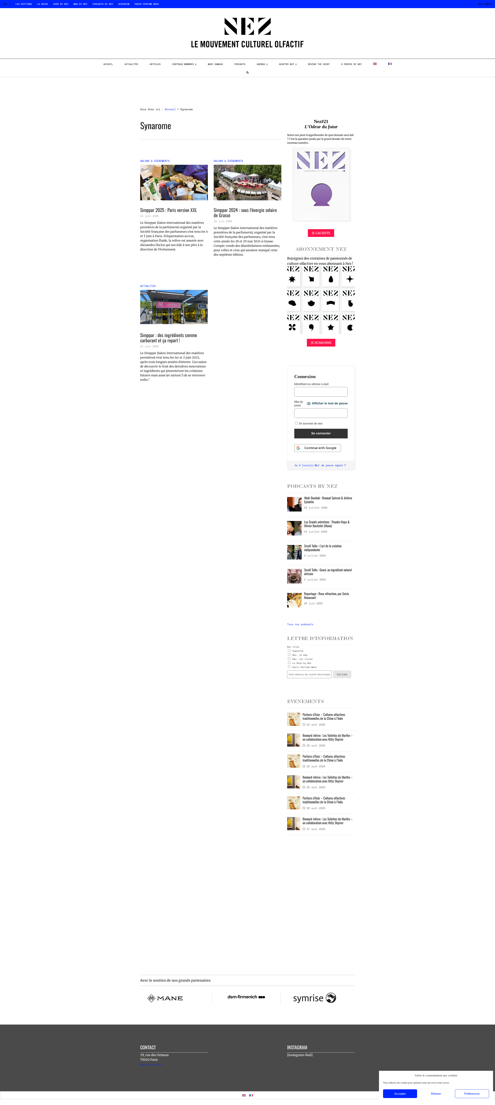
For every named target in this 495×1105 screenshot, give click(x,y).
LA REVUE (42, 4)
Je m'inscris (303, 465)
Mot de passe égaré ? (330, 465)
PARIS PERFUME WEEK (147, 4)
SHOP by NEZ (60, 4)
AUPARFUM (123, 4)
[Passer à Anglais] (375, 64)
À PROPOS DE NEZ (351, 64)
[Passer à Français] (251, 1095)
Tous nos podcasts (300, 624)
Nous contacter (151, 1064)
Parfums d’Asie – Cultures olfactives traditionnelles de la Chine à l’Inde (324, 716)
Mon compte (485, 4)
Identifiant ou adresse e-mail (311, 384)
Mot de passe (298, 403)
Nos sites (293, 646)
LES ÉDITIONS (23, 4)
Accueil (170, 109)
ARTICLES (155, 64)
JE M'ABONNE (321, 343)
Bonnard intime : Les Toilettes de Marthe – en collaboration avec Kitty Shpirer (328, 737)
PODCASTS (239, 64)
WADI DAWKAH (215, 64)
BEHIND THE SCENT (319, 64)
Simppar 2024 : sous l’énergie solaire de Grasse (245, 212)
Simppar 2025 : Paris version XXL (168, 210)
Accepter (400, 1093)
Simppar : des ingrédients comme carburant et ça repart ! (168, 337)
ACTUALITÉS (131, 64)
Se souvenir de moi (310, 423)
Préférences (472, 1093)
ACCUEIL (108, 64)
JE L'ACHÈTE (321, 233)
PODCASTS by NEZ (103, 4)
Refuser (436, 1093)
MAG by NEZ (80, 4)
